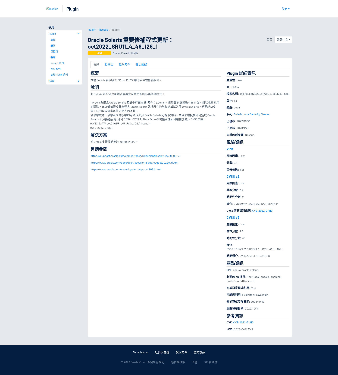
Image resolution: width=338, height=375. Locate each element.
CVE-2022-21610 (262, 210)
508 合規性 (210, 362)
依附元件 (124, 64)
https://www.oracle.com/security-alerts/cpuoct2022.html (125, 169)
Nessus (103, 29)
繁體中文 (282, 39)
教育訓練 (199, 352)
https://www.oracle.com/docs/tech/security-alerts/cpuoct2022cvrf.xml (134, 162)
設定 (284, 8)
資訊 (96, 64)
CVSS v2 (233, 176)
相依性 (109, 64)
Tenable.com (140, 352)
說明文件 (181, 352)
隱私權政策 (178, 362)
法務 (194, 362)
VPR (230, 149)
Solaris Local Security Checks (252, 114)
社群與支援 (162, 352)
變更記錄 (141, 64)
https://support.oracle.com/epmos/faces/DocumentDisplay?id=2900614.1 (135, 155)
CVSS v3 (233, 217)
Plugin (72, 8)
